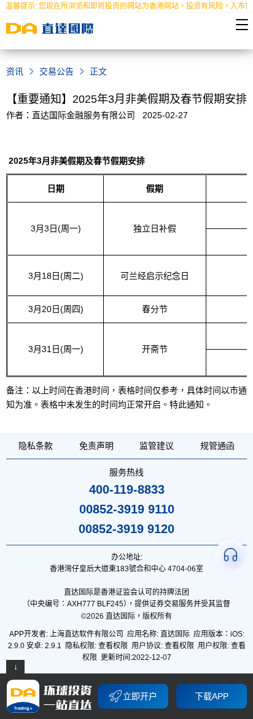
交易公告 (56, 71)
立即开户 (140, 696)
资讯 (14, 71)
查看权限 (113, 645)
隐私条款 (35, 446)
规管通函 (217, 446)
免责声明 (96, 446)
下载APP (211, 696)
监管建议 (156, 446)
